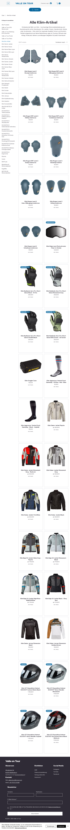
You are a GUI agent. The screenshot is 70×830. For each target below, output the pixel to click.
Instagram (56, 769)
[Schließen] (68, 826)
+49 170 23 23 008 (14, 782)
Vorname (10, 792)
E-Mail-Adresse (12, 799)
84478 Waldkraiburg (11, 772)
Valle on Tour (12, 761)
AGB (35, 770)
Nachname (39, 792)
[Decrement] (47, 80)
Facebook (56, 774)
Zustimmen (61, 826)
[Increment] (65, 80)
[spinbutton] (56, 80)
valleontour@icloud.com (15, 780)
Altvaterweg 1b (9, 770)
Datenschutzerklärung (21, 828)
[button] (59, 3)
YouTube (55, 771)
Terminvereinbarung (20, 774)
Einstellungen (50, 826)
